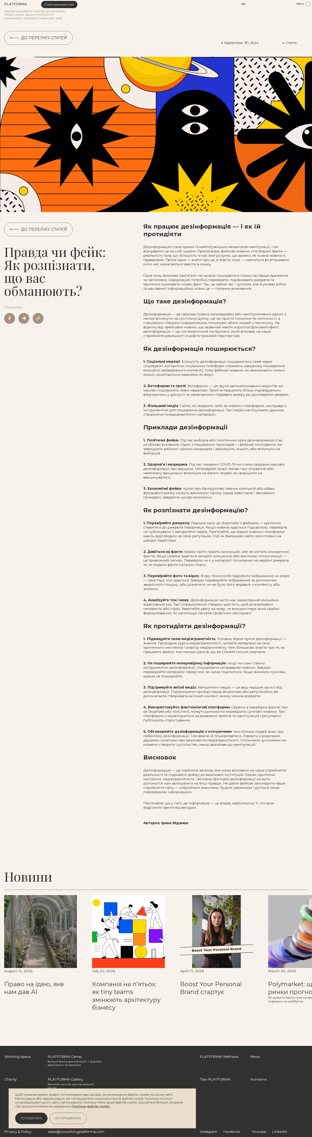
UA (243, 4)
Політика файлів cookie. (91, 1106)
